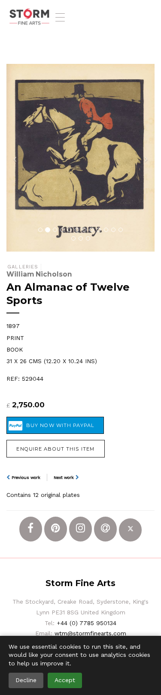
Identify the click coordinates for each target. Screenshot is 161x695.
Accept (65, 680)
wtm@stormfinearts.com (90, 633)
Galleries (22, 267)
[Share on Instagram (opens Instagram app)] (80, 529)
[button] (17, 158)
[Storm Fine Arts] (29, 17)
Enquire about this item (55, 449)
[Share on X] (130, 529)
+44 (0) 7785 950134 (86, 623)
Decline (25, 680)
